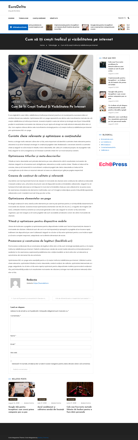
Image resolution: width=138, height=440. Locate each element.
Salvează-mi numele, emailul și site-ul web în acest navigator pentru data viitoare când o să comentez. (51, 364)
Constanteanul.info (108, 147)
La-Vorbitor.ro (106, 142)
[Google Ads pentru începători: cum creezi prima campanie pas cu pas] (103, 94)
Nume (13, 336)
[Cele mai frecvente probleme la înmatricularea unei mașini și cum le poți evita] (103, 65)
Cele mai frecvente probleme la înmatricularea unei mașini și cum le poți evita (116, 66)
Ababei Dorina (29, 403)
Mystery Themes (43, 438)
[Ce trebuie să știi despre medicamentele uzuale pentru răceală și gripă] (103, 108)
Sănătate (54, 18)
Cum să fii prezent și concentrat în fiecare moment (31, 298)
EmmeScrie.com (107, 139)
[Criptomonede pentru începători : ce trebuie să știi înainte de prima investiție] (103, 81)
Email (13, 344)
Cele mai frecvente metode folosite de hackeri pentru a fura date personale (79, 409)
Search (121, 18)
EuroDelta (17, 7)
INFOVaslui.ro (105, 145)
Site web (14, 353)
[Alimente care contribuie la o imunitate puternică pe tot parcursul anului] (103, 120)
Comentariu (16, 316)
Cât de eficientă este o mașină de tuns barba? (72, 298)
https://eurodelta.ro (41, 283)
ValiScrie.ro (105, 150)
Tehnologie (23, 18)
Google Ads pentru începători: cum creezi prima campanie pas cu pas (99, 27)
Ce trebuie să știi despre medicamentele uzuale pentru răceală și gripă (117, 108)
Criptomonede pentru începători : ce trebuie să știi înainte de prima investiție (63, 27)
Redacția (28, 102)
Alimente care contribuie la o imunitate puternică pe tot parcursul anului (117, 119)
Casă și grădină (39, 18)
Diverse (11, 18)
